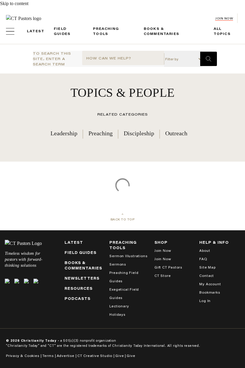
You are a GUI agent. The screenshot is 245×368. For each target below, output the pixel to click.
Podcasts (78, 298)
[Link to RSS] (35, 281)
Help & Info (214, 242)
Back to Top (123, 219)
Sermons (117, 264)
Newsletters (82, 278)
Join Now (224, 18)
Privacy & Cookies (22, 355)
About (204, 250)
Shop (161, 242)
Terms (48, 355)
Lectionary (119, 306)
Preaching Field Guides (123, 276)
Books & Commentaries (83, 265)
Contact (206, 275)
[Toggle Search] (208, 59)
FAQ (203, 259)
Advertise (65, 355)
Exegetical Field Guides (124, 293)
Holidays (117, 314)
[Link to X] (7, 281)
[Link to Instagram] (26, 281)
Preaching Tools (123, 245)
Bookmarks (209, 292)
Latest (35, 31)
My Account (210, 284)
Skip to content (14, 3)
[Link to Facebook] (16, 281)
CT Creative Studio (94, 355)
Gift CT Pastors (168, 267)
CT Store (162, 275)
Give (119, 355)
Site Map (207, 267)
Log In (205, 300)
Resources (79, 288)
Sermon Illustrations (128, 256)
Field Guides (81, 252)
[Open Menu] (10, 31)
